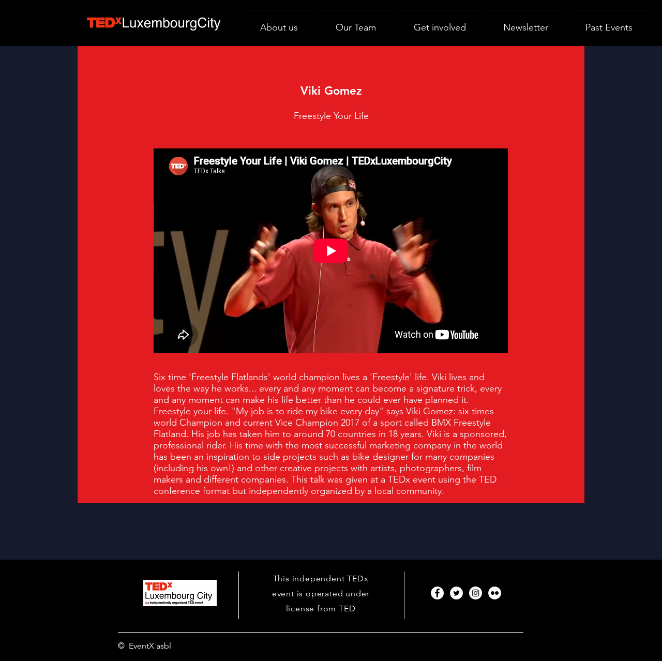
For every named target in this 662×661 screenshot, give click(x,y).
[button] (440, 23)
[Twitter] (456, 593)
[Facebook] (437, 593)
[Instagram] (475, 593)
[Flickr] (494, 593)
